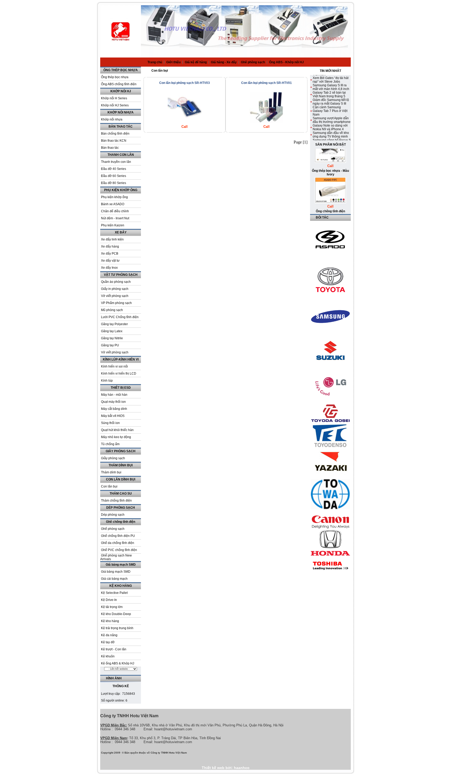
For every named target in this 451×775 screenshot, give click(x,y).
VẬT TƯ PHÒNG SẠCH (121, 275)
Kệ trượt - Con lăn (113, 649)
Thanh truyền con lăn (116, 162)
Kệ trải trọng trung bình (117, 628)
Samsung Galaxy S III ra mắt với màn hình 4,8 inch (331, 77)
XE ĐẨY (121, 232)
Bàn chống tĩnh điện (115, 133)
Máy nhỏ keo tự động (116, 437)
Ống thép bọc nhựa (114, 77)
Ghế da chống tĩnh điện (117, 543)
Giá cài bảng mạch (114, 579)
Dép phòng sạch (112, 514)
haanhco (242, 768)
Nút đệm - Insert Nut (115, 218)
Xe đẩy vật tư (110, 260)
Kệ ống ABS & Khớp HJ (117, 663)
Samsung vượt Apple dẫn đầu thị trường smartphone (332, 110)
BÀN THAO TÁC (121, 126)
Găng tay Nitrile (112, 338)
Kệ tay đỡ (108, 642)
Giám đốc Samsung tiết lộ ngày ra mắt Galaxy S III (331, 92)
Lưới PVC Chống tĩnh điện (120, 317)
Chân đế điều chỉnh (115, 211)
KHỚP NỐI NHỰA (121, 112)
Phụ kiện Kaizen (112, 225)
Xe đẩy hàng (110, 246)
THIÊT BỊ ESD (121, 387)
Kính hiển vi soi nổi (114, 366)
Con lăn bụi (109, 486)
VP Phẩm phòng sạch (116, 303)
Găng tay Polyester (114, 324)
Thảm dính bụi (111, 472)
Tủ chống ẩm (110, 444)
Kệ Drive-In (109, 600)
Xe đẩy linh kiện (112, 239)
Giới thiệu (173, 62)
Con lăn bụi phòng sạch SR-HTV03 (184, 83)
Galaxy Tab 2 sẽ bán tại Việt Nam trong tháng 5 (329, 85)
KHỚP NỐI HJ (120, 91)
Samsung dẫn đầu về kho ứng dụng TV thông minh (331, 125)
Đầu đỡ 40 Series (113, 169)
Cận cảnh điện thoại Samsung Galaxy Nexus (330, 139)
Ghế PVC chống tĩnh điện (119, 550)
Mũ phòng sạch (112, 310)
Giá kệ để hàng (196, 62)
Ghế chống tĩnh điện (120, 522)
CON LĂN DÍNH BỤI (120, 479)
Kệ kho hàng (110, 621)
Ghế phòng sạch (253, 62)
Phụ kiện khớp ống (114, 197)
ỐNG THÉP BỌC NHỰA (120, 70)
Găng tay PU (110, 345)
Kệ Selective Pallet (114, 593)
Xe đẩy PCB (109, 253)
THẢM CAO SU (121, 493)
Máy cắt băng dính (114, 409)
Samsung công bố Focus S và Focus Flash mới (332, 132)
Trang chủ (154, 62)
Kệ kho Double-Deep (116, 614)
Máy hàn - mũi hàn (114, 395)
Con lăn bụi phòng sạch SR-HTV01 (266, 83)
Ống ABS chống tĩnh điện (119, 84)
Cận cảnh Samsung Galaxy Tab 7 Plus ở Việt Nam (330, 101)
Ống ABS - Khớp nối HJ (286, 62)
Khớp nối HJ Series (115, 105)
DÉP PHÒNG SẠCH (120, 507)
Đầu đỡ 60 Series (113, 176)
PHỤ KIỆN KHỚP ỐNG (120, 190)
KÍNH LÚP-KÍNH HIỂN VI (121, 359)
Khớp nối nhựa (111, 119)
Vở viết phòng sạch (114, 296)
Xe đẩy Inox (109, 267)
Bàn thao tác (110, 148)
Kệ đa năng (109, 635)
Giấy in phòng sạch (114, 289)
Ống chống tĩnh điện (330, 202)
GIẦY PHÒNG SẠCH (120, 451)
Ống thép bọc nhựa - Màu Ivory (330, 163)
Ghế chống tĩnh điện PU (118, 536)
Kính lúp (107, 380)
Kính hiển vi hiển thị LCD (118, 373)
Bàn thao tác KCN (113, 140)
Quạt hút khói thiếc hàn (117, 430)
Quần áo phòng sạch (116, 282)
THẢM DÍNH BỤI (121, 465)
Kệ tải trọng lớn (112, 607)
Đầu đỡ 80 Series (113, 183)
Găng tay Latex (111, 331)
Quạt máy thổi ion (113, 402)
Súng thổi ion (110, 423)
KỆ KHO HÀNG (120, 586)
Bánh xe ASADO (112, 204)
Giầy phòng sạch (113, 458)
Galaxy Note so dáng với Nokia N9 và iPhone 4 (330, 118)
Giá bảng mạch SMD (121, 564)
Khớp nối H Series (114, 98)
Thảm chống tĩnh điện (116, 500)
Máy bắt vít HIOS (112, 416)
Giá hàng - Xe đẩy (224, 62)
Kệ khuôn (108, 656)
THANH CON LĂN (121, 155)
